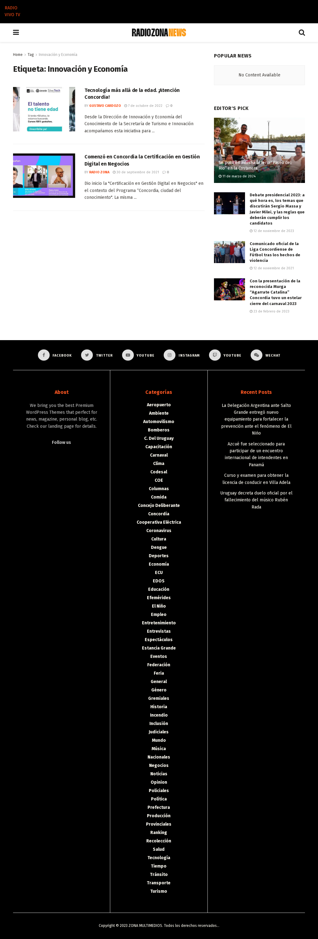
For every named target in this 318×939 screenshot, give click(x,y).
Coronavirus (158, 530)
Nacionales (159, 757)
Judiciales (159, 732)
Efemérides (159, 597)
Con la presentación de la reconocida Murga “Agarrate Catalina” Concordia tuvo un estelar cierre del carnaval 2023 (276, 292)
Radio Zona (99, 172)
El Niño (159, 606)
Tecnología (159, 857)
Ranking (158, 832)
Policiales (159, 790)
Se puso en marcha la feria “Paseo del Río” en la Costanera (255, 165)
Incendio (159, 715)
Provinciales (158, 824)
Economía (159, 564)
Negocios (159, 765)
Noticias (158, 774)
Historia (158, 706)
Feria (159, 673)
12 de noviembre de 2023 (273, 231)
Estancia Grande (159, 648)
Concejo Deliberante (159, 505)
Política (159, 799)
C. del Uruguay (159, 438)
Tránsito (159, 874)
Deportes (159, 555)
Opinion (159, 782)
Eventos (158, 656)
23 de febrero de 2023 (270, 311)
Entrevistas (159, 631)
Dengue (159, 547)
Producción (158, 815)
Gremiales (158, 698)
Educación (158, 589)
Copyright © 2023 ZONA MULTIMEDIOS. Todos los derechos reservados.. (159, 925)
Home (18, 54)
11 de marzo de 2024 (238, 176)
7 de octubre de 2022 (144, 106)
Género (158, 690)
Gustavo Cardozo (105, 106)
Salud (159, 849)
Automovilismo (158, 421)
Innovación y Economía (58, 54)
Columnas (159, 488)
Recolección (158, 841)
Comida (158, 497)
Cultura (158, 539)
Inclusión (158, 723)
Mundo (159, 740)
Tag (31, 54)
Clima (158, 463)
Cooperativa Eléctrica (159, 522)
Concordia (158, 514)
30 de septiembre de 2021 (137, 172)
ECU (159, 572)
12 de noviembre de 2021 (273, 268)
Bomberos (159, 430)
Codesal (158, 472)
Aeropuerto (159, 405)
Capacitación (158, 446)
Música (159, 748)
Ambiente (159, 413)
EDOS (159, 581)
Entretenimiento (159, 623)
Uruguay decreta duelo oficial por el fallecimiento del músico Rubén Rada (256, 500)
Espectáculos (159, 639)
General (159, 681)
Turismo (158, 891)
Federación (158, 665)
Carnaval (159, 455)
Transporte (158, 883)
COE (159, 480)
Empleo (158, 614)
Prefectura (159, 807)
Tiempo (158, 866)
